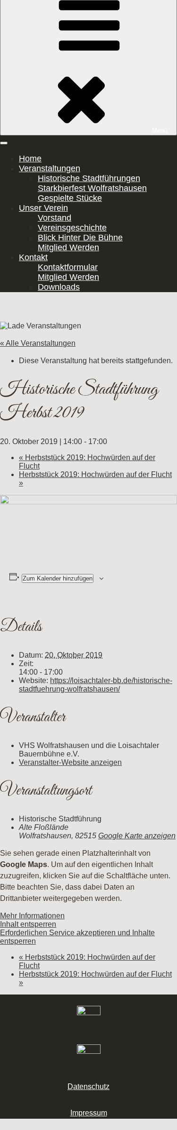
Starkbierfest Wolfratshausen (92, 188)
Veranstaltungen (49, 168)
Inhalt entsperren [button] (28, 924)
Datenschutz (88, 1086)
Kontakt (33, 257)
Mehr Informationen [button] (32, 916)
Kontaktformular (68, 267)
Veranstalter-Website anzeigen (70, 762)
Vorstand (54, 218)
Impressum (88, 1113)
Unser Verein (43, 208)
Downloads (59, 287)
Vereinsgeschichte (72, 227)
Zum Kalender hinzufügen (58, 578)
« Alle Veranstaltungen (38, 343)
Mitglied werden (68, 247)
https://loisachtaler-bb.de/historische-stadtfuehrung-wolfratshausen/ (95, 684)
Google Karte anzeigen (137, 836)
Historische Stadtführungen (89, 178)
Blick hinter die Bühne (80, 237)
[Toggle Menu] (4, 143)
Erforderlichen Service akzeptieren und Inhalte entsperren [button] (77, 937)
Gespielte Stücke (70, 198)
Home (30, 158)
